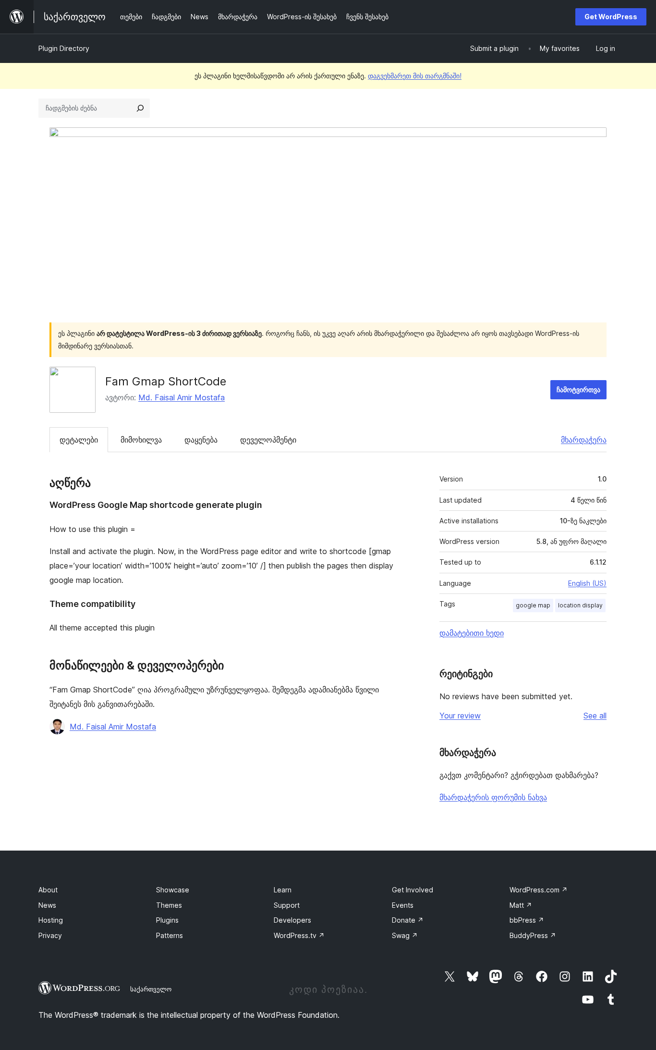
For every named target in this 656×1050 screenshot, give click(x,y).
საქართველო (150, 989)
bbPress (527, 920)
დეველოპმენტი (268, 440)
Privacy (50, 935)
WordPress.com (539, 890)
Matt (521, 905)
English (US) (587, 583)
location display (580, 605)
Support (287, 905)
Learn (283, 890)
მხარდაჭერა (584, 440)
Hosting (50, 920)
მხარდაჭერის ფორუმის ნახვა (493, 797)
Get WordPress (610, 16)
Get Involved (412, 890)
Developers (292, 920)
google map (533, 605)
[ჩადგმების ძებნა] (140, 108)
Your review (460, 715)
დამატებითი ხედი (471, 633)
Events (402, 905)
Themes (169, 905)
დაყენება (201, 440)
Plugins (167, 920)
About (48, 890)
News (47, 905)
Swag (405, 935)
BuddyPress (533, 935)
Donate (408, 920)
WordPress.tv (299, 935)
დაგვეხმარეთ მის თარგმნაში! (415, 76)
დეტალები (79, 440)
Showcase (172, 890)
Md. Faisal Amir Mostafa (181, 397)
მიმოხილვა (141, 440)
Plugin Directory (63, 48)
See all (595, 715)
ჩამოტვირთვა (578, 389)
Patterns (169, 935)
